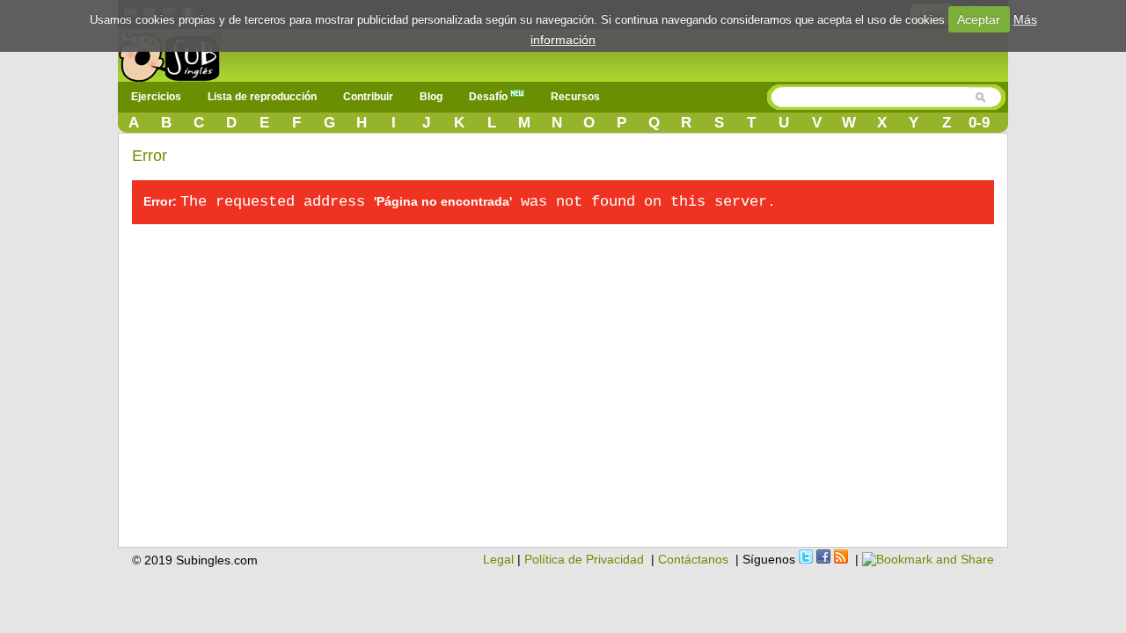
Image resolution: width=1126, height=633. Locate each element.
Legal (498, 559)
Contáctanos (693, 559)
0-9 (979, 122)
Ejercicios (156, 97)
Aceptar (978, 19)
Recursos (575, 97)
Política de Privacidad (584, 559)
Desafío (489, 97)
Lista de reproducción (262, 97)
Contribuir (368, 97)
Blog (431, 97)
